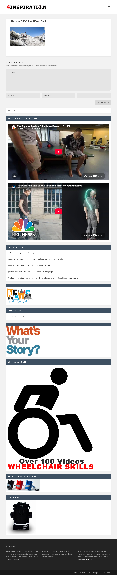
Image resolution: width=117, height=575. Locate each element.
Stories (75, 572)
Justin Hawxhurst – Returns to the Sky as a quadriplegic (30, 272)
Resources (83, 572)
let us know (87, 559)
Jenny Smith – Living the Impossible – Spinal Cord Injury (30, 265)
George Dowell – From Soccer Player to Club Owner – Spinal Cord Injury (36, 259)
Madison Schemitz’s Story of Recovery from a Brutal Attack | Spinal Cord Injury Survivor (43, 278)
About (109, 572)
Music (103, 572)
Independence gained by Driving (21, 253)
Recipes (96, 572)
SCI (90, 572)
